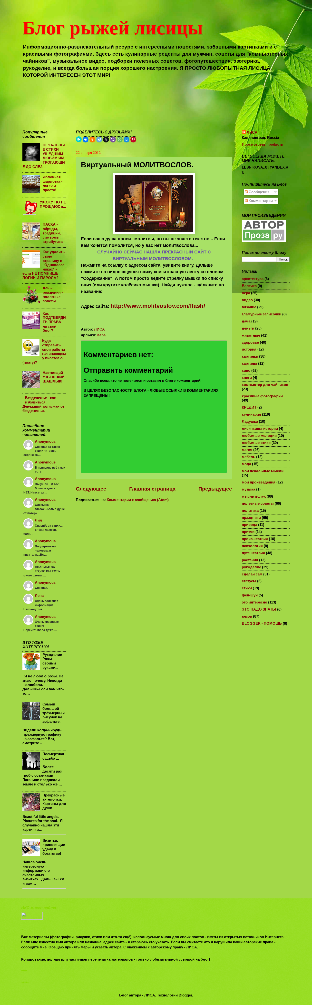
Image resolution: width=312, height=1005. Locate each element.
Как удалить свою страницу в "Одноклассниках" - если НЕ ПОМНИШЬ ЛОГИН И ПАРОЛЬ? (43, 265)
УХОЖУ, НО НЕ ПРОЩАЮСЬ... (53, 204)
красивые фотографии (262, 396)
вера (101, 335)
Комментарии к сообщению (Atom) (138, 500)
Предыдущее (215, 489)
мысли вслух (254, 496)
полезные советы (258, 503)
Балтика (249, 286)
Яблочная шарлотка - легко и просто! (52, 183)
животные (251, 335)
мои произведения (258, 482)
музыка (248, 489)
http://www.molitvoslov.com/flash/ (157, 305)
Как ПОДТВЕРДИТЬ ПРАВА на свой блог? (54, 322)
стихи (247, 588)
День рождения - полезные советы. (53, 294)
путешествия (253, 553)
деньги (248, 328)
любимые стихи (256, 443)
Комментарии (260, 201)
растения (250, 560)
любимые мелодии (259, 436)
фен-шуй (250, 595)
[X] (106, 139)
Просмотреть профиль (262, 144)
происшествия (255, 539)
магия (247, 450)
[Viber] (113, 139)
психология (252, 546)
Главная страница (152, 489)
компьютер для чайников (265, 385)
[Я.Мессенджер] (79, 139)
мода (246, 464)
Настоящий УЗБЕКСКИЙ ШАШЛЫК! (54, 377)
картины (249, 363)
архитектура (252, 279)
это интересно (254, 602)
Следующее (91, 489)
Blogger (185, 995)
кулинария (251, 414)
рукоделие (251, 567)
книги (247, 378)
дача (246, 321)
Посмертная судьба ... (53, 756)
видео (247, 300)
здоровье (250, 342)
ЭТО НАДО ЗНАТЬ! (259, 609)
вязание (249, 307)
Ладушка (250, 421)
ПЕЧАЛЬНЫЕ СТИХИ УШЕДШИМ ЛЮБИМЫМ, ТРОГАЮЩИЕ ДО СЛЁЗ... (43, 156)
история (249, 349)
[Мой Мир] (126, 139)
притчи (248, 532)
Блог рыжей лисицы (112, 27)
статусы (249, 581)
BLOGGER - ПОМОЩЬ (262, 623)
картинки (250, 356)
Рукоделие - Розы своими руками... (53, 661)
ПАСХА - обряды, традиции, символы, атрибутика (53, 233)
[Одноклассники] (92, 139)
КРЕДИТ (249, 407)
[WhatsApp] (120, 139)
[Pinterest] (133, 139)
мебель (248, 457)
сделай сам (252, 574)
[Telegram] (99, 139)
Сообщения (259, 192)
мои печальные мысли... (264, 471)
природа (249, 525)
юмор (247, 616)
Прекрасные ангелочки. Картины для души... (54, 801)
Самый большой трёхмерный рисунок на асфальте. (53, 713)
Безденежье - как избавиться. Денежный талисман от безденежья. (43, 404)
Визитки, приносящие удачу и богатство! (53, 847)
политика (250, 511)
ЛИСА (252, 132)
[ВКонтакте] (85, 139)
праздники (251, 518)
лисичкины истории (260, 429)
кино (246, 370)
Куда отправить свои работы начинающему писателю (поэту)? (44, 351)
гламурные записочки (261, 314)
